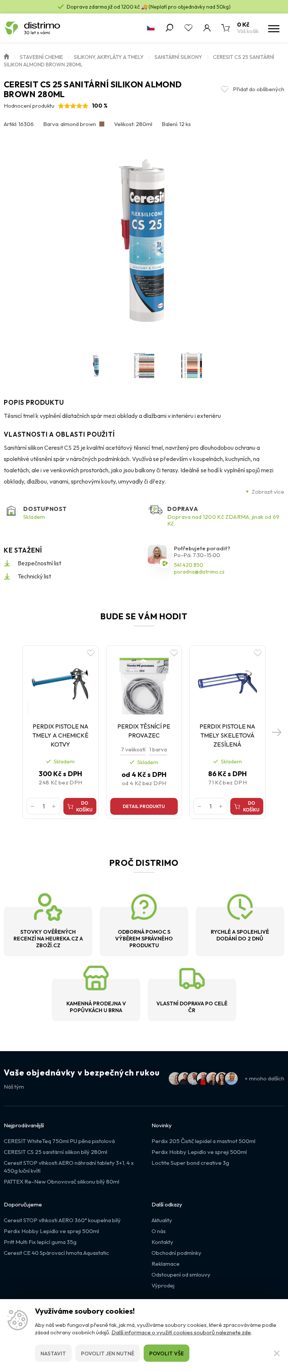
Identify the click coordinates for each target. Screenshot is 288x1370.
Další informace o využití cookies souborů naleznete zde (181, 1332)
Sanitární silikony (178, 57)
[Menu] (273, 28)
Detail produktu (144, 806)
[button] (276, 732)
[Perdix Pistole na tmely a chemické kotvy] (60, 681)
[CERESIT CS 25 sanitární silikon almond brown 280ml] (144, 240)
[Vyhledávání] (169, 28)
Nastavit (53, 1353)
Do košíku (84, 806)
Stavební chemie (41, 57)
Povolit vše (166, 1353)
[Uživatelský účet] (207, 28)
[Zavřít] (276, 1353)
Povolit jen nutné (107, 1353)
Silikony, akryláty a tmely (109, 57)
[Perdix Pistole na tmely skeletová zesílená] (227, 681)
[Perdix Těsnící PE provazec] (144, 681)
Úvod (6, 56)
